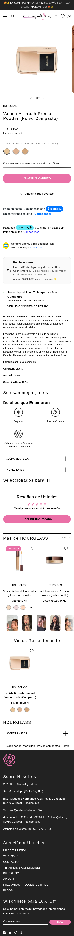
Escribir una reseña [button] (37, 519)
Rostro (65, 745)
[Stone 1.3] (15, 607)
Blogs (8, 890)
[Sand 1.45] (23, 607)
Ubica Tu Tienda (15, 850)
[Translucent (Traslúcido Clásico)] (7, 151)
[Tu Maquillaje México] (37, 16)
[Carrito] (69, 16)
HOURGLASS (10, 106)
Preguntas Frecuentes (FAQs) (26, 884)
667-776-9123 (42, 828)
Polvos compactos (48, 745)
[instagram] (10, 932)
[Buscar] (13, 16)
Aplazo (8, 879)
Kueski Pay (11, 873)
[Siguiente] (43, 98)
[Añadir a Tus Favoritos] (31, 548)
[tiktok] (15, 932)
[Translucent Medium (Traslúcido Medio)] (25, 151)
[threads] (21, 932)
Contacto (11, 861)
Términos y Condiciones (21, 867)
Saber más (36, 247)
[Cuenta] (56, 16)
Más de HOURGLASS (25, 538)
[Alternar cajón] (5, 16)
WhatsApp (10, 856)
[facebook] (4, 932)
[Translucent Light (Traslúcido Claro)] (16, 151)
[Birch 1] (8, 607)
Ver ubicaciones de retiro (27, 306)
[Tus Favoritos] (63, 16)
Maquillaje (29, 745)
